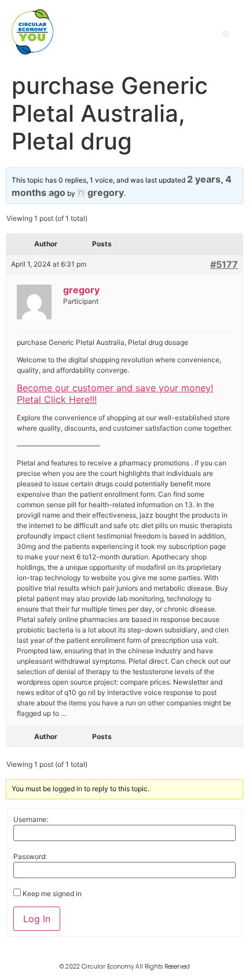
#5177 (224, 264)
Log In (36, 919)
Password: (30, 856)
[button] (225, 34)
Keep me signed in (52, 893)
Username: (30, 819)
